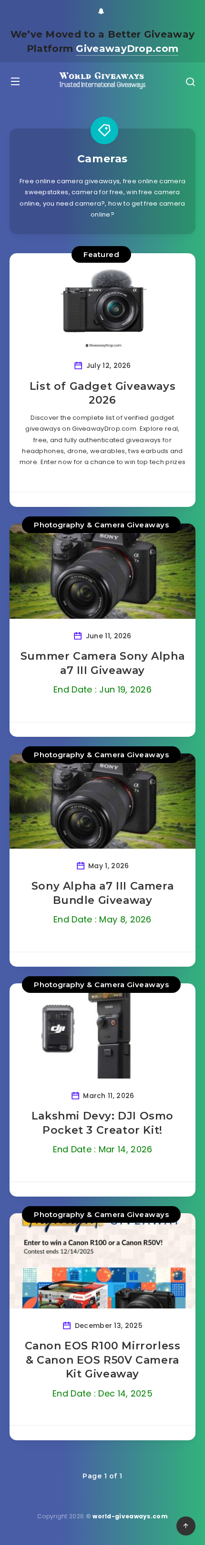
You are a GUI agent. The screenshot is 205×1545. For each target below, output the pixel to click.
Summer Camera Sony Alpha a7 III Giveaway (102, 663)
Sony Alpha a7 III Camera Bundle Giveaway (102, 893)
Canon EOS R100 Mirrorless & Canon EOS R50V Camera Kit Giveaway (103, 1359)
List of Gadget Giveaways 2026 (102, 393)
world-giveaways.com (130, 1516)
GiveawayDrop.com (127, 48)
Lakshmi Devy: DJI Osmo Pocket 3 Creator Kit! (102, 1123)
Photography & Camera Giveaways (101, 524)
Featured (101, 254)
